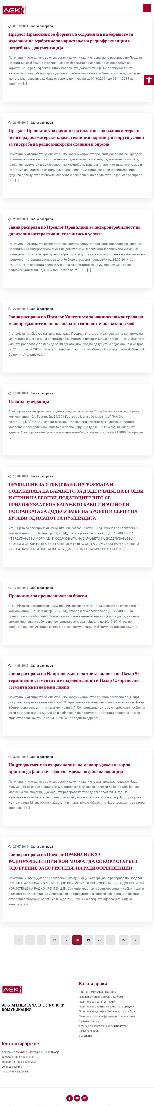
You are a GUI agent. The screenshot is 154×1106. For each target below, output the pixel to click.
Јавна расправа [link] (41, 26)
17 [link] (65, 940)
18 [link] (77, 940)
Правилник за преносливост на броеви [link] (47, 595)
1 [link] (30, 940)
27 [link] (124, 940)
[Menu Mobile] (147, 8)
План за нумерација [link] (28, 401)
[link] (149, 80)
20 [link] (99, 940)
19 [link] (88, 940)
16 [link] (54, 940)
